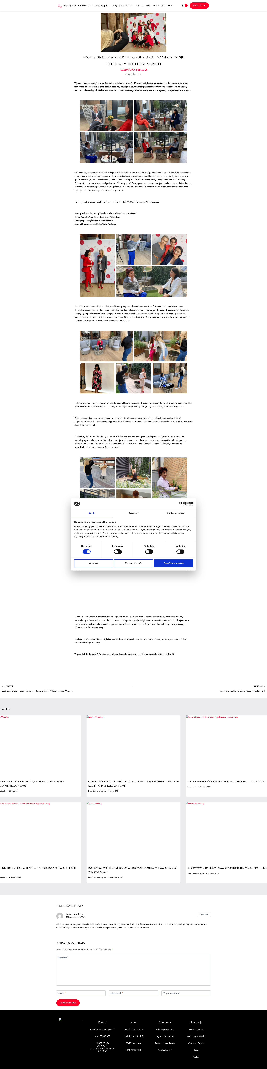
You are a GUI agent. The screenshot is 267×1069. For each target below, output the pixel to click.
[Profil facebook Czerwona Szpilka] (61, 1046)
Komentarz (62, 958)
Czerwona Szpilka (99, 791)
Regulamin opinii (165, 1050)
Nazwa (61, 993)
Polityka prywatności (164, 1030)
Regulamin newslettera (165, 1043)
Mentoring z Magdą (196, 1036)
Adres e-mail (116, 993)
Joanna (194, 787)
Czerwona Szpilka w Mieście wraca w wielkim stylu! (242, 688)
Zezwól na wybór (133, 563)
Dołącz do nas (199, 5)
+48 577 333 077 (102, 1036)
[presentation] (133, 746)
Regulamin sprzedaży (165, 1036)
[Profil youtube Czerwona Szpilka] (80, 1046)
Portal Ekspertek (84, 6)
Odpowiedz (204, 915)
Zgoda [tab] (92, 513)
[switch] (118, 552)
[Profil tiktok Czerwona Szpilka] (74, 1046)
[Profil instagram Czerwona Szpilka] (67, 1046)
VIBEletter (139, 6)
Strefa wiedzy (158, 6)
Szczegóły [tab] (133, 513)
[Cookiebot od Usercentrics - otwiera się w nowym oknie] (181, 504)
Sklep (148, 6)
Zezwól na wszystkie (174, 563)
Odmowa (93, 563)
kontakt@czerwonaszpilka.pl (102, 1030)
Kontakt (169, 6)
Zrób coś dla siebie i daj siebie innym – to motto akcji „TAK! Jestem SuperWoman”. (37, 688)
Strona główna (70, 6)
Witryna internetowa (171, 993)
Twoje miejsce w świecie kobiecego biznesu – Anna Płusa (226, 781)
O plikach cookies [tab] (175, 513)
